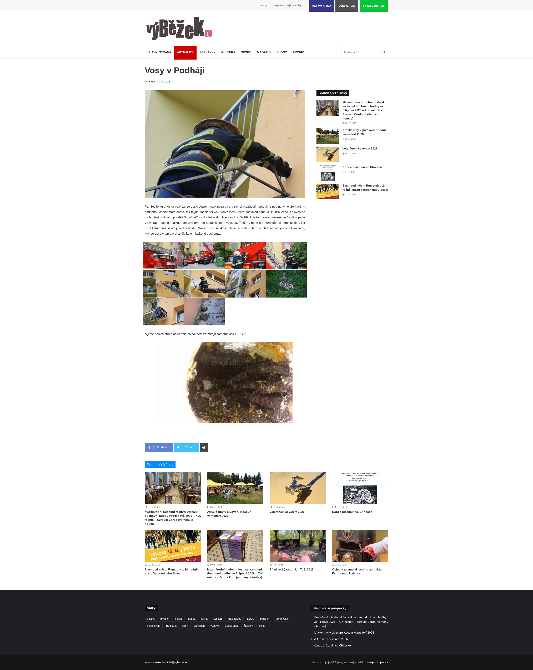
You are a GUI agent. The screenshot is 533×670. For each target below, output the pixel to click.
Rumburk (171, 625)
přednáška (282, 618)
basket (150, 618)
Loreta (250, 618)
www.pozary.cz (220, 206)
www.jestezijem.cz (377, 662)
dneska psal (172, 206)
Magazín (264, 52)
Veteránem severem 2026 (359, 148)
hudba (192, 618)
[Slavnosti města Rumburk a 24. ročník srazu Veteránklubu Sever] (327, 191)
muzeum (265, 618)
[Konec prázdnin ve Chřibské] (327, 173)
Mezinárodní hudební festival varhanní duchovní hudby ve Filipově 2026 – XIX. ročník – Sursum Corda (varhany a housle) (363, 110)
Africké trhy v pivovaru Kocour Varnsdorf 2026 (344, 632)
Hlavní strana (159, 52)
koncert (217, 618)
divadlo (164, 618)
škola (262, 625)
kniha (204, 618)
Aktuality (185, 52)
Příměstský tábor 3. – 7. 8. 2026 (292, 569)
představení (153, 625)
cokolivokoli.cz (373, 5)
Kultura (228, 52)
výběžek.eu (347, 5)
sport (185, 625)
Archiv (298, 52)
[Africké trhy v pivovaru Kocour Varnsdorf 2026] (327, 136)
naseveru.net (321, 5)
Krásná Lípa (234, 618)
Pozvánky (207, 52)
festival (178, 618)
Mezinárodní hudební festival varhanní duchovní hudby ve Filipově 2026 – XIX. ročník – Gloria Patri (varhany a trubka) (235, 573)
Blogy (281, 52)
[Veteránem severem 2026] (327, 154)
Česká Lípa (231, 625)
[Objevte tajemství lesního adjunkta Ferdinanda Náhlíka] (360, 546)
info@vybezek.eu (177, 662)
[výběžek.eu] (181, 29)
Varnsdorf (199, 625)
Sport (246, 52)
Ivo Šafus (150, 81)
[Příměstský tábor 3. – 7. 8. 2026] (298, 546)
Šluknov (248, 625)
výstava (214, 625)
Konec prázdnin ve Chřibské (362, 167)
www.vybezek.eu (155, 662)
